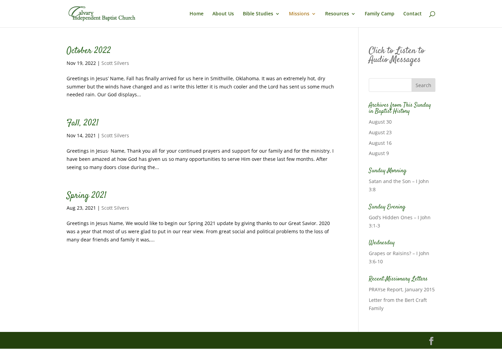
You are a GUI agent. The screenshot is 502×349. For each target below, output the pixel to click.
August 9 (379, 153)
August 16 (380, 143)
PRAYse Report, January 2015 (402, 289)
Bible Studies (258, 14)
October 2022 (89, 51)
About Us (223, 14)
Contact (412, 14)
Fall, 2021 (83, 123)
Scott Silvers (115, 63)
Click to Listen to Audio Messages (396, 55)
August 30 (380, 121)
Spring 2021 (87, 196)
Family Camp (379, 14)
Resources (337, 14)
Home (197, 14)
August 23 (380, 132)
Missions (299, 14)
